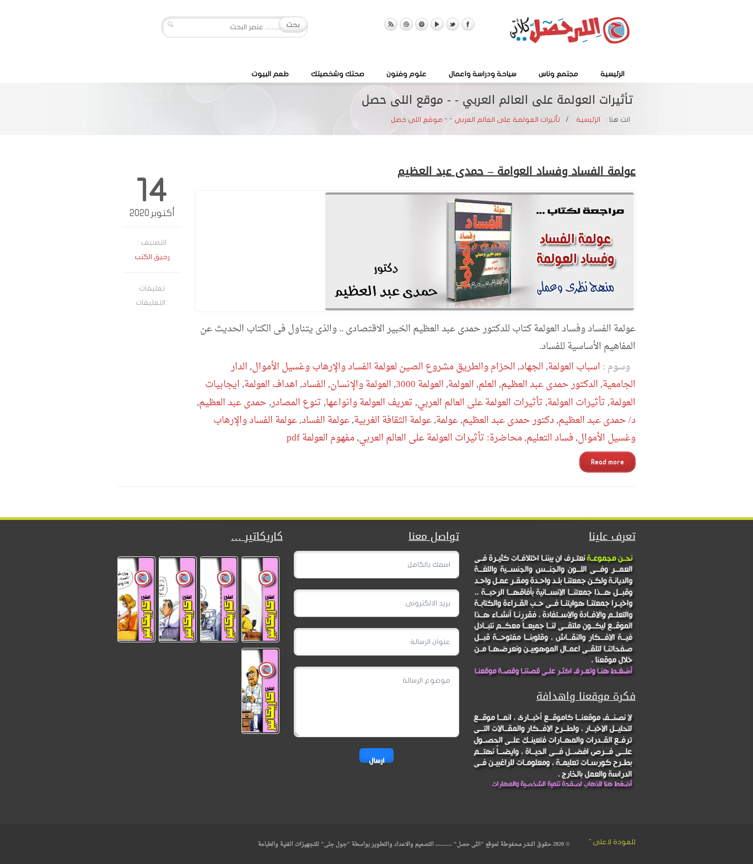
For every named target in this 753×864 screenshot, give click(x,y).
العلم (487, 384)
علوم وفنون (406, 74)
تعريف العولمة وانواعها (369, 403)
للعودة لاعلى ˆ (612, 842)
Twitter (453, 24)
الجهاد (532, 367)
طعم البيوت (270, 74)
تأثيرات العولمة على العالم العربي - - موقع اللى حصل (475, 120)
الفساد (314, 384)
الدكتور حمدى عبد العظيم (549, 384)
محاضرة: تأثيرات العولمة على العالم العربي (440, 438)
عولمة (447, 420)
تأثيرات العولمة (576, 403)
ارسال (376, 759)
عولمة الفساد (325, 420)
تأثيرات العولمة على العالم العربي (480, 403)
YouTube (437, 24)
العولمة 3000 (420, 384)
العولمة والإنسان (360, 384)
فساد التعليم (549, 438)
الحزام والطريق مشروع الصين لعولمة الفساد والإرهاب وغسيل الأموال (383, 367)
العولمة (461, 384)
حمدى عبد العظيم (233, 403)
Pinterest (422, 24)
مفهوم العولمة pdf (320, 438)
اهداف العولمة (271, 384)
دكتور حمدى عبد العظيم (508, 420)
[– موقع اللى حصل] (569, 33)
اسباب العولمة (574, 367)
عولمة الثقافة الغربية (393, 420)
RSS (391, 24)
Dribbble (406, 24)
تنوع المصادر (296, 403)
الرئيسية (612, 74)
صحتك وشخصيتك (337, 74)
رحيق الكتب (152, 257)
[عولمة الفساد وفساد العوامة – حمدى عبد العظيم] (415, 251)
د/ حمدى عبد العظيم (597, 420)
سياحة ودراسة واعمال (483, 74)
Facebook (468, 24)
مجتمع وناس (558, 74)
